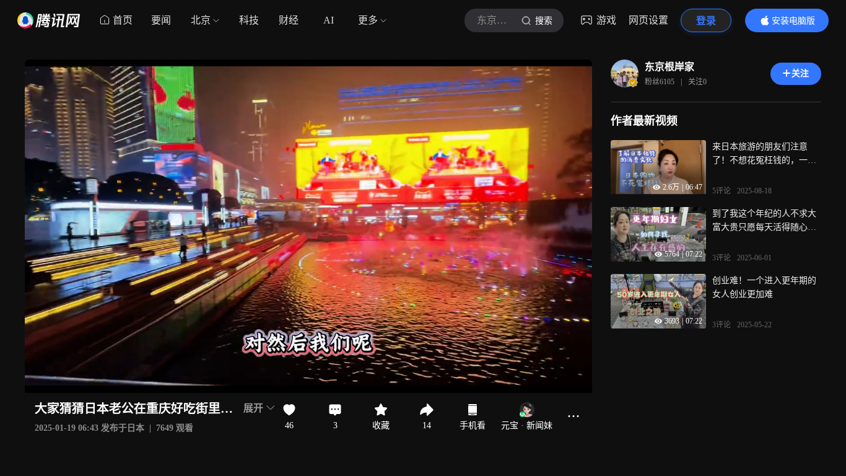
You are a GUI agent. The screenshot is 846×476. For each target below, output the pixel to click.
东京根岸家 (669, 66)
